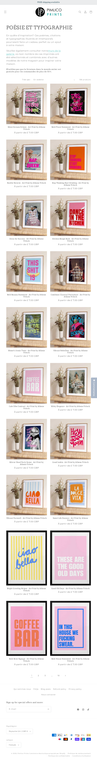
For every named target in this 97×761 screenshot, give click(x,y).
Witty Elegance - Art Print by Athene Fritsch (70, 406)
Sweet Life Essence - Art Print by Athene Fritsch (70, 519)
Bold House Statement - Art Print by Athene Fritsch (70, 660)
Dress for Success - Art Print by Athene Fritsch (26, 240)
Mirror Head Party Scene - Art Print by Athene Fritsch (26, 463)
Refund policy (59, 689)
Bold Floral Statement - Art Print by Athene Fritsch (70, 128)
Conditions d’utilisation (81, 756)
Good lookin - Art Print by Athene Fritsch (70, 462)
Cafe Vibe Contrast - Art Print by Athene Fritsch (26, 407)
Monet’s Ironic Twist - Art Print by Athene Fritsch (26, 352)
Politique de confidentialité (59, 756)
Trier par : (26, 80)
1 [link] (31, 675)
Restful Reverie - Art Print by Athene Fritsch (26, 183)
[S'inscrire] (48, 709)
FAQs (36, 689)
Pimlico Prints (23, 753)
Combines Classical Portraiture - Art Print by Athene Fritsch (70, 296)
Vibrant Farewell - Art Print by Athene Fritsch (26, 518)
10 (59, 676)
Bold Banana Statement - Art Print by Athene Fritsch (26, 296)
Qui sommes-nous (22, 689)
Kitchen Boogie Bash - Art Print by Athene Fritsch (70, 240)
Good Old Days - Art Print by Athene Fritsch (70, 588)
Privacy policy (75, 689)
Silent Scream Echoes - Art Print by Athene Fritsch (26, 128)
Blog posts (46, 689)
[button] (5, 12)
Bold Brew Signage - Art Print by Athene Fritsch (26, 660)
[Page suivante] (65, 675)
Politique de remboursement (79, 753)
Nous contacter (48, 695)
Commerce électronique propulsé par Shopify (47, 753)
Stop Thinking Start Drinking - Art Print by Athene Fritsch (70, 184)
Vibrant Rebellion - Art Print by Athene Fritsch (70, 352)
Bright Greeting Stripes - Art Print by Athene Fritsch (26, 590)
